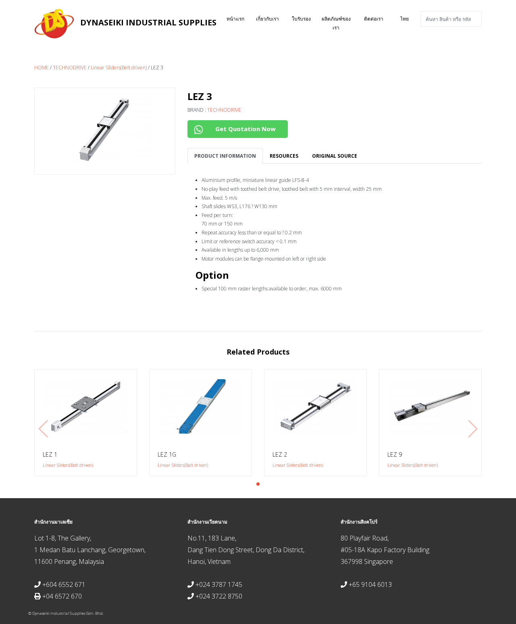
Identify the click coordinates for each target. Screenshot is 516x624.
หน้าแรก (239, 18)
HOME (41, 67)
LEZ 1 (50, 454)
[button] (258, 484)
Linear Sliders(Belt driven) (119, 67)
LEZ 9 (394, 454)
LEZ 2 (280, 454)
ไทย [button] (404, 18)
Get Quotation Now (245, 129)
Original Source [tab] (334, 155)
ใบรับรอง (301, 18)
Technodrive (70, 67)
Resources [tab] (284, 155)
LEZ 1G (167, 454)
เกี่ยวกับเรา (267, 18)
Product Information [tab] (225, 155)
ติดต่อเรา (373, 18)
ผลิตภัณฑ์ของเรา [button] (336, 23)
